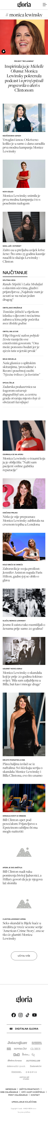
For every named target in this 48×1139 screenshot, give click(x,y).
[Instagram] (20, 1015)
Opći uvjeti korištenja (33, 1092)
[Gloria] (24, 5)
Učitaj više (24, 955)
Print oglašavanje (18, 1095)
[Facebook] (13, 1015)
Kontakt (35, 1095)
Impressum (10, 1089)
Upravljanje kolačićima (24, 1101)
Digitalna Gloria (26, 1028)
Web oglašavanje (9, 1092)
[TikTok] (27, 1015)
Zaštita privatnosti (29, 1089)
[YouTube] (34, 1015)
